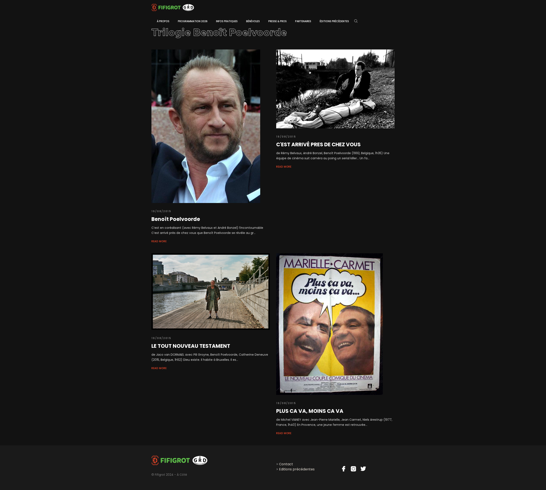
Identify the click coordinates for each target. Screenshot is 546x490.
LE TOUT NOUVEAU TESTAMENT (190, 345)
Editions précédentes (297, 469)
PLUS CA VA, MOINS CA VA (309, 411)
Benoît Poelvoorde (175, 219)
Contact (286, 464)
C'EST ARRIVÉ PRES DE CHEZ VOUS (318, 144)
